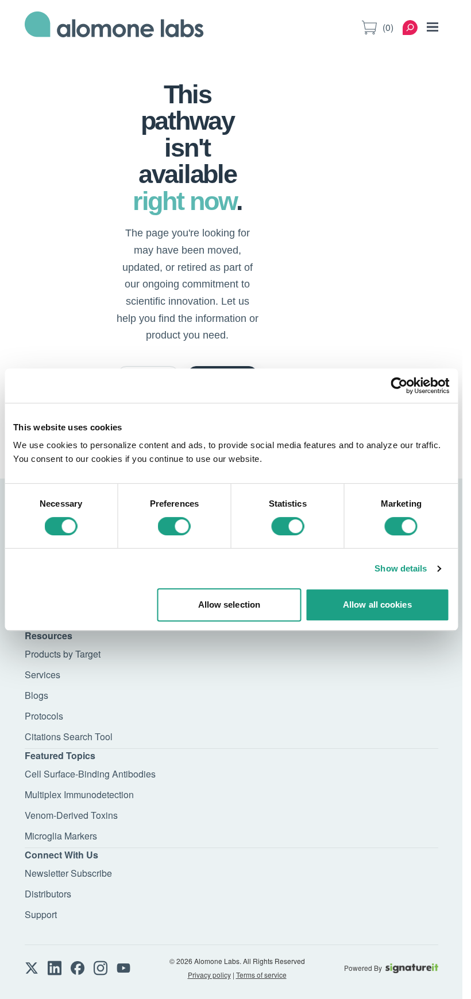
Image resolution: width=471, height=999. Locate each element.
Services (42, 674)
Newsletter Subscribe (68, 873)
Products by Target (63, 653)
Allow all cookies (377, 604)
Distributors (48, 893)
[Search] (410, 27)
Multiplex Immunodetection (79, 794)
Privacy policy (209, 974)
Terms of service (261, 974)
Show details (401, 568)
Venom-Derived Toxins (71, 815)
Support (41, 914)
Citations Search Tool (69, 736)
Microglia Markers (61, 835)
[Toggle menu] (432, 27)
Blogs (36, 695)
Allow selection (229, 604)
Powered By (363, 968)
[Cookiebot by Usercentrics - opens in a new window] (399, 385)
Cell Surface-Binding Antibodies (90, 773)
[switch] (174, 526)
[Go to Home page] (114, 27)
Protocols (44, 715)
